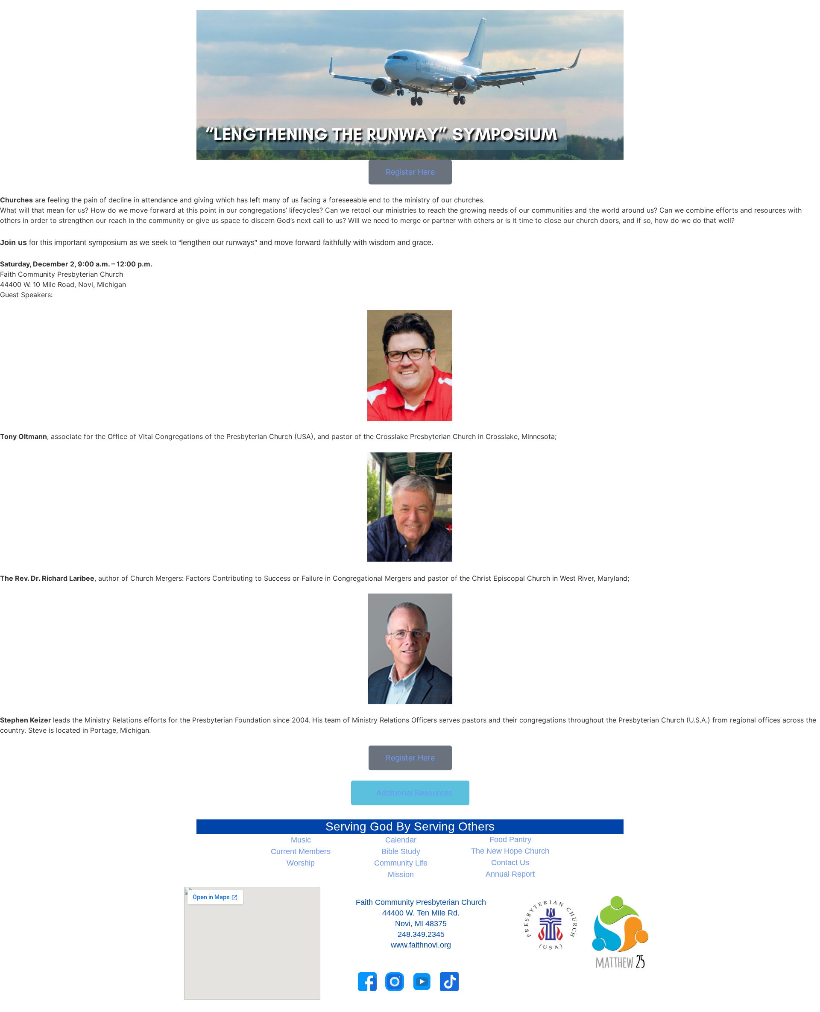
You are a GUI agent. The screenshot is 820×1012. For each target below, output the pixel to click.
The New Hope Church (510, 851)
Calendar (400, 840)
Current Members (301, 851)
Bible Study (400, 851)
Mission (401, 874)
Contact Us (510, 862)
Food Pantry (510, 839)
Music (301, 840)
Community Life (401, 863)
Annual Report (510, 874)
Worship (301, 863)
